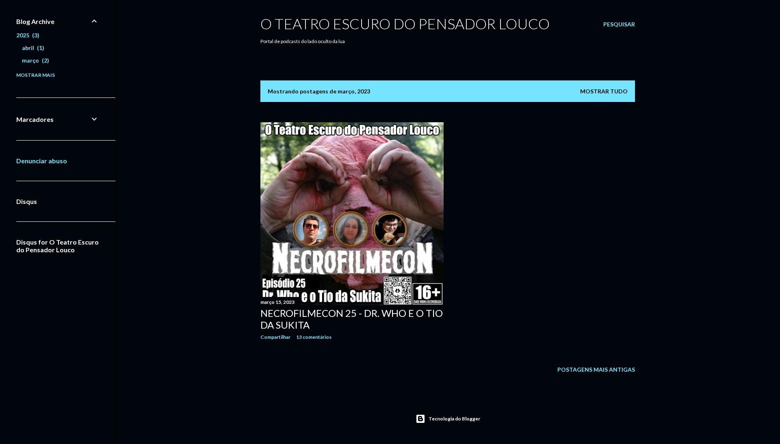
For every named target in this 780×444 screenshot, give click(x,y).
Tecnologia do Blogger (454, 419)
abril (32, 47)
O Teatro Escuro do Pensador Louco (405, 23)
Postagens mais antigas (596, 369)
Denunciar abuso (41, 161)
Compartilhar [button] (275, 337)
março (34, 60)
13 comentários (314, 337)
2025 (26, 35)
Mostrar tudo (604, 91)
